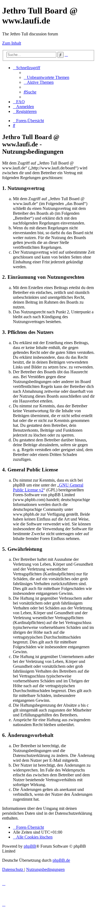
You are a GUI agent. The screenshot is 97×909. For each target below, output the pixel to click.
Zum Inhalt (11, 43)
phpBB (30, 846)
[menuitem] (46, 77)
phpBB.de (61, 860)
